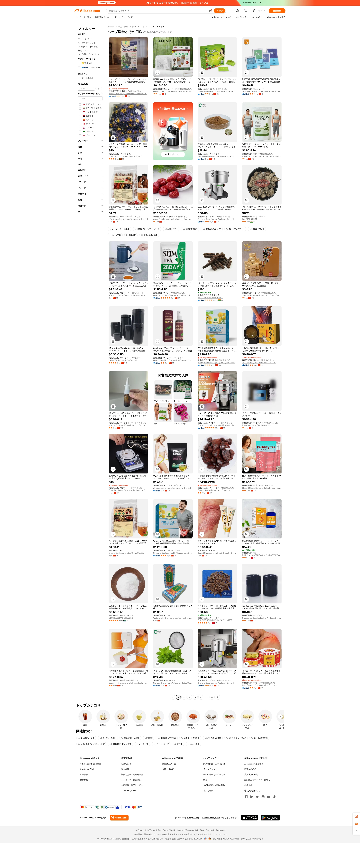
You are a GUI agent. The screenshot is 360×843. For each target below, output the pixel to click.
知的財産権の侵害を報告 (214, 785)
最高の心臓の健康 (150, 235)
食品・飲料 (123, 26)
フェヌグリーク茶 (87, 738)
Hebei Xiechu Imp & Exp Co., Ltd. (123, 360)
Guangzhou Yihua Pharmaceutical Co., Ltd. (171, 295)
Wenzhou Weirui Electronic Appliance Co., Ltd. (128, 295)
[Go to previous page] (172, 697)
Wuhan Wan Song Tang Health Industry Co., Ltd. (128, 93)
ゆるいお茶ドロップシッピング (92, 744)
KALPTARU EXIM (249, 219)
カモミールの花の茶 (191, 738)
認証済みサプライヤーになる (257, 780)
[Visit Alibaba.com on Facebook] (246, 797)
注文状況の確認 (251, 774)
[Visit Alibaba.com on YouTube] (268, 797)
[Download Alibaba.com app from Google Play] (270, 817)
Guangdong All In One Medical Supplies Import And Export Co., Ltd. (173, 360)
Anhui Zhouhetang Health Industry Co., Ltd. (172, 219)
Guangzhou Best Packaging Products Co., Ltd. (262, 618)
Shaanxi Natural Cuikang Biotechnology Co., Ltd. (262, 488)
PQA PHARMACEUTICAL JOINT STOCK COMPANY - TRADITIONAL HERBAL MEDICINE (262, 555)
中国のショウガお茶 (168, 738)
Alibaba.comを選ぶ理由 (90, 764)
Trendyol (210, 830)
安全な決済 (126, 764)
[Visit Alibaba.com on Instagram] (263, 797)
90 (212, 697)
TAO (202, 830)
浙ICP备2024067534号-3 (252, 839)
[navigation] (90, 362)
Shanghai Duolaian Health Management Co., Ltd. (173, 553)
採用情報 (84, 780)
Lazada (180, 830)
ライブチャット (210, 769)
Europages (221, 830)
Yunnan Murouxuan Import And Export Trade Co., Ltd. (262, 295)
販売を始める (250, 769)
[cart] (246, 11)
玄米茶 (150, 738)
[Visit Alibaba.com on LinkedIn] (251, 797)
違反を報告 (208, 790)
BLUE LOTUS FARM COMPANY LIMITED (215, 620)
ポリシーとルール (129, 790)
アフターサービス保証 (131, 780)
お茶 (142, 26)
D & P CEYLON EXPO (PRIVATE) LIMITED (126, 156)
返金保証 (125, 769)
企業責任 (84, 774)
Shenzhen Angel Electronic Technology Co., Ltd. (128, 490)
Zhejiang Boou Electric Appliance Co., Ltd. (216, 219)
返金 (205, 780)
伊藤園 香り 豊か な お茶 (122, 744)
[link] (356, 816)
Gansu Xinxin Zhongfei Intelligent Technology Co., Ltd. (173, 91)
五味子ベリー (172, 229)
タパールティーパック (237, 738)
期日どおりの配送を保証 (132, 774)
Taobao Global (191, 830)
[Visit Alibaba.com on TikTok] (274, 797)
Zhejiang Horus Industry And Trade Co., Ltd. (216, 425)
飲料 (134, 26)
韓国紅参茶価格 (192, 229)
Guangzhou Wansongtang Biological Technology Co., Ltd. (217, 362)
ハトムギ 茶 (143, 744)
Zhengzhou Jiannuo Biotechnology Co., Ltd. (172, 488)
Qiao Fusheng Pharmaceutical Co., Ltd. (259, 362)
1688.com (151, 830)
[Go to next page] (217, 697)
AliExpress (139, 830)
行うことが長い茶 (261, 738)
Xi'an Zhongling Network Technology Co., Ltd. (128, 219)
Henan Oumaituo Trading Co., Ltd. (256, 425)
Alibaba (111, 26)
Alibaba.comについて (90, 758)
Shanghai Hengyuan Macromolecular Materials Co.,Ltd (262, 91)
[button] (210, 10)
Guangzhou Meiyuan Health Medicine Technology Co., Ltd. (217, 91)
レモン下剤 (116, 235)
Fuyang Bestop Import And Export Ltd (214, 490)
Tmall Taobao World (166, 830)
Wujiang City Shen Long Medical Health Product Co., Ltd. (173, 618)
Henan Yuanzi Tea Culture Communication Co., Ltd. (262, 156)
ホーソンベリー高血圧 (120, 229)
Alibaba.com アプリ (211, 818)
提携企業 (248, 785)
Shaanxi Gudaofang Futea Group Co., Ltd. (126, 553)
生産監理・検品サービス (132, 785)
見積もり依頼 (168, 769)
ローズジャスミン (109, 738)
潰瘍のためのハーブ (213, 229)
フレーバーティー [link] (156, 26)
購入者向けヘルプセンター (215, 764)
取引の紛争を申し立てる (214, 774)
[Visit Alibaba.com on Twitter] (257, 797)
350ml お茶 (194, 744)
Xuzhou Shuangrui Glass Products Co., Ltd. (127, 425)
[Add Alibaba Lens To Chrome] (119, 817)
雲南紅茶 (132, 235)
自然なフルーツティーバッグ (148, 229)
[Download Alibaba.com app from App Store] (249, 817)
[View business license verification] (205, 838)
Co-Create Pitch (87, 769)
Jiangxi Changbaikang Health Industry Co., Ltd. (217, 553)
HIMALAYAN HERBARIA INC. (210, 297)
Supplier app (193, 818)
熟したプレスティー (236, 229)
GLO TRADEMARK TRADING (121, 618)
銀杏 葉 (179, 744)
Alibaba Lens (86, 818)
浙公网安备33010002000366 (226, 839)
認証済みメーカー (170, 764)
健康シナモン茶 (258, 229)
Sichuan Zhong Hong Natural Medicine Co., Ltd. (217, 156)
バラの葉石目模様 (214, 738)
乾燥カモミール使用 (131, 738)
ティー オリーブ (162, 744)
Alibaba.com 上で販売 (253, 764)
